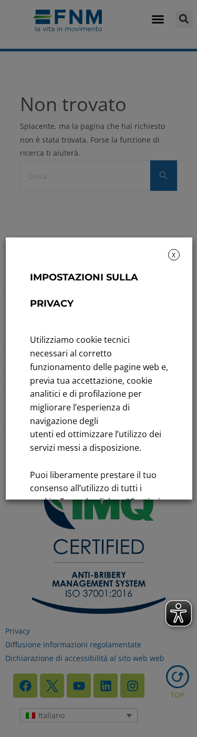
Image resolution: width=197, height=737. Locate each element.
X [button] (173, 255)
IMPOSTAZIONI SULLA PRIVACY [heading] (83, 290)
